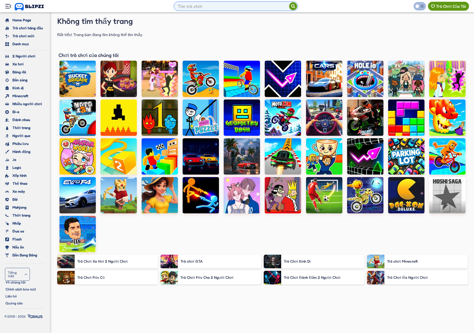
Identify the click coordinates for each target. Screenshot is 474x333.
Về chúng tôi (15, 282)
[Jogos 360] (33, 6)
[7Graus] (35, 316)
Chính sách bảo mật (20, 289)
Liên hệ (11, 296)
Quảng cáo (14, 303)
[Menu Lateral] (8, 6)
